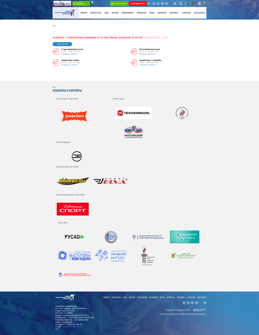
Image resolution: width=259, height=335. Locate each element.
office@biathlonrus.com (72, 326)
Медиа (151, 13)
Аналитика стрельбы (150, 60)
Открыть (65, 54)
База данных (199, 13)
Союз (106, 13)
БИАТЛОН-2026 (95, 13)
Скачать (73, 54)
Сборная (115, 13)
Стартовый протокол (72, 49)
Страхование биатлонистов (80, 3)
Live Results (138, 3)
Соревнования (127, 13)
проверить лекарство (120, 3)
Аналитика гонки (70, 60)
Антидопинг (141, 13)
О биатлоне (186, 13)
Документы (161, 13)
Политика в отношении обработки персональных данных (182, 314)
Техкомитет (174, 13)
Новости (83, 13)
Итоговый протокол (149, 49)
